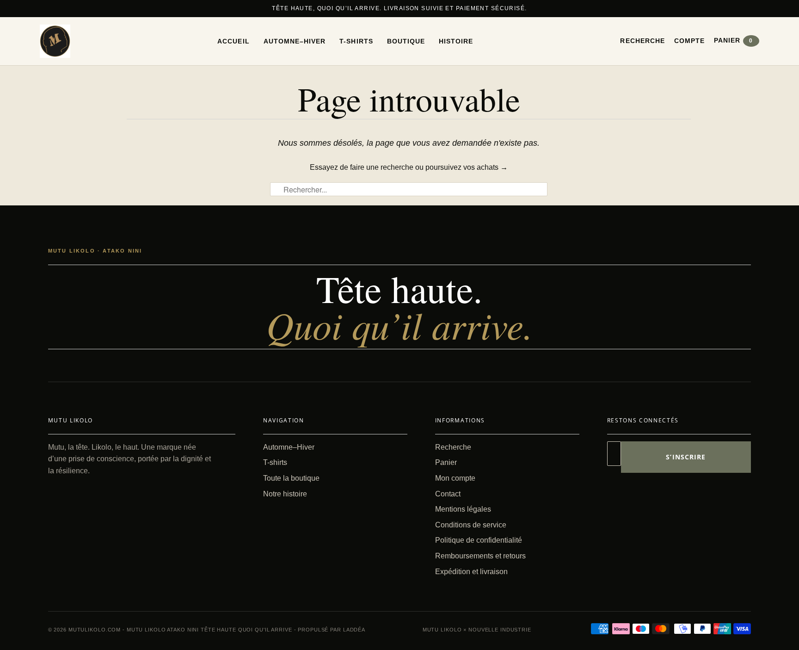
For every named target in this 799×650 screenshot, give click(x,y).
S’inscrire (686, 456)
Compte (689, 40)
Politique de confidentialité (478, 540)
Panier (733, 40)
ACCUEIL (233, 41)
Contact (448, 494)
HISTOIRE (456, 41)
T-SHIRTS (356, 41)
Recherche (642, 40)
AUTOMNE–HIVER (295, 41)
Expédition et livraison (471, 572)
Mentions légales (463, 509)
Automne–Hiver (288, 447)
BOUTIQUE (406, 41)
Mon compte (455, 478)
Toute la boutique (291, 478)
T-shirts (275, 462)
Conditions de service (470, 525)
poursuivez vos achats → (466, 167)
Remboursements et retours (480, 556)
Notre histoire (285, 494)
